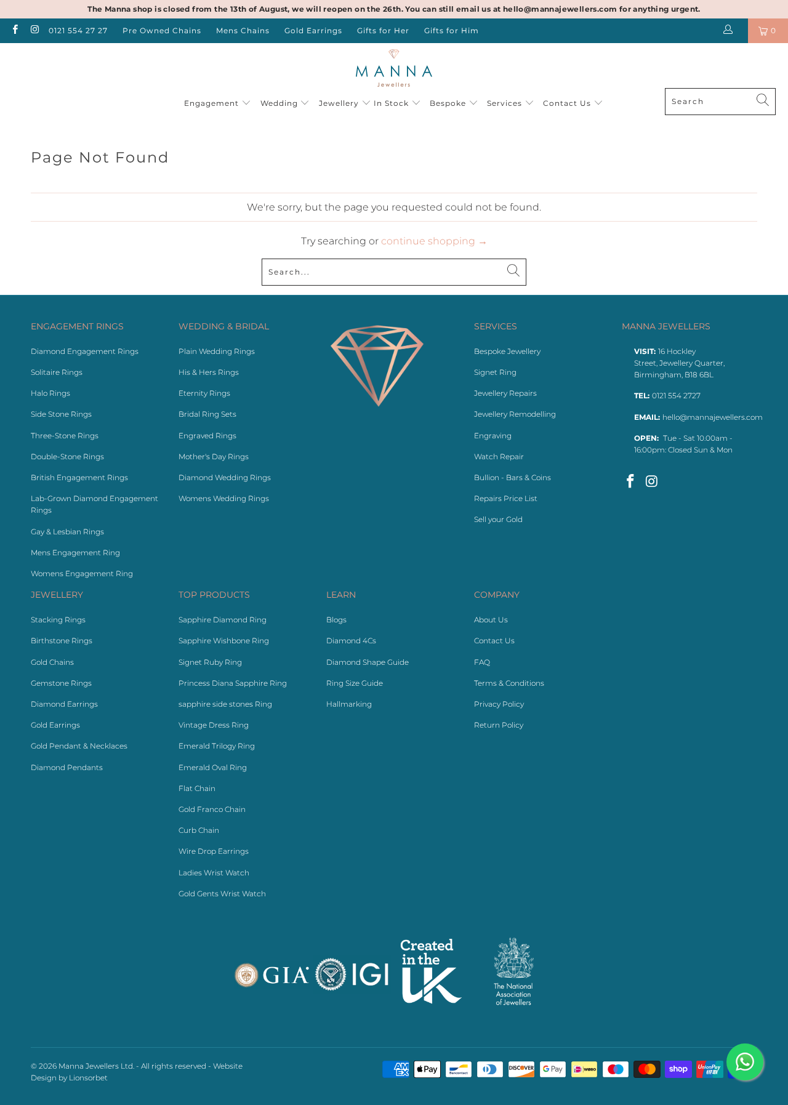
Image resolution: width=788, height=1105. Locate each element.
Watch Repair (499, 456)
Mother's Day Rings (214, 456)
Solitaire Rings (56, 372)
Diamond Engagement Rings (85, 351)
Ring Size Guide (354, 683)
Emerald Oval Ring (213, 767)
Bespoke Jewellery (507, 351)
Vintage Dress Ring (214, 724)
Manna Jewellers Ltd (95, 1066)
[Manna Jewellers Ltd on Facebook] (14, 30)
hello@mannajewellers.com (712, 417)
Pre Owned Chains (162, 30)
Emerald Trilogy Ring (217, 745)
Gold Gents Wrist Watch (222, 893)
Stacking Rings (58, 619)
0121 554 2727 (676, 395)
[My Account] (730, 30)
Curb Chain (199, 830)
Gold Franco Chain (212, 809)
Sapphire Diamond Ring (223, 619)
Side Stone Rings (61, 414)
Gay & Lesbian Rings (67, 531)
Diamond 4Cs (351, 640)
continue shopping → (434, 241)
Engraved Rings (207, 435)
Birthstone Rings (61, 640)
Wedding (280, 103)
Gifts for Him (451, 30)
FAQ (482, 662)
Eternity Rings (204, 393)
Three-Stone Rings (64, 435)
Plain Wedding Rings (217, 351)
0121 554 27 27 (78, 30)
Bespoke (449, 103)
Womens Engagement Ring (82, 573)
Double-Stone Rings (67, 456)
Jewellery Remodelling (515, 414)
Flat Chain (197, 788)
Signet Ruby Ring (210, 662)
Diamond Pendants (67, 767)
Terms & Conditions (509, 683)
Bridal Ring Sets (207, 414)
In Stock (392, 103)
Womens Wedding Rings (224, 498)
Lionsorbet (88, 1077)
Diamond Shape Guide (367, 662)
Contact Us (568, 103)
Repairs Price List (505, 498)
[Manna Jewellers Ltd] (394, 68)
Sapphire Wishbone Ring (224, 640)
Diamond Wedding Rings (225, 477)
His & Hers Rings (209, 372)
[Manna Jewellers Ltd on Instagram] (33, 30)
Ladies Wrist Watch (214, 872)
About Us (491, 619)
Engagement (212, 103)
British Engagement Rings (79, 477)
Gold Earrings (313, 30)
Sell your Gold (498, 519)
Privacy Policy (499, 704)
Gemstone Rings (61, 683)
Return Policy (498, 724)
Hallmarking (349, 704)
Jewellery (339, 103)
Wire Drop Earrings (214, 851)
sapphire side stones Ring (225, 704)
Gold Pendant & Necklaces (79, 745)
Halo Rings (50, 393)
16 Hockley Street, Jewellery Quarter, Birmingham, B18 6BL (679, 363)
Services (506, 103)
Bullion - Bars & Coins (512, 477)
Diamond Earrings (64, 704)
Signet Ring (495, 372)
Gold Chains (52, 662)
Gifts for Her (383, 30)
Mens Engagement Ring (75, 552)
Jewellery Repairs (505, 393)
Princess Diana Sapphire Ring (233, 683)
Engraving (493, 435)
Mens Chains (243, 30)
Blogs (336, 619)
